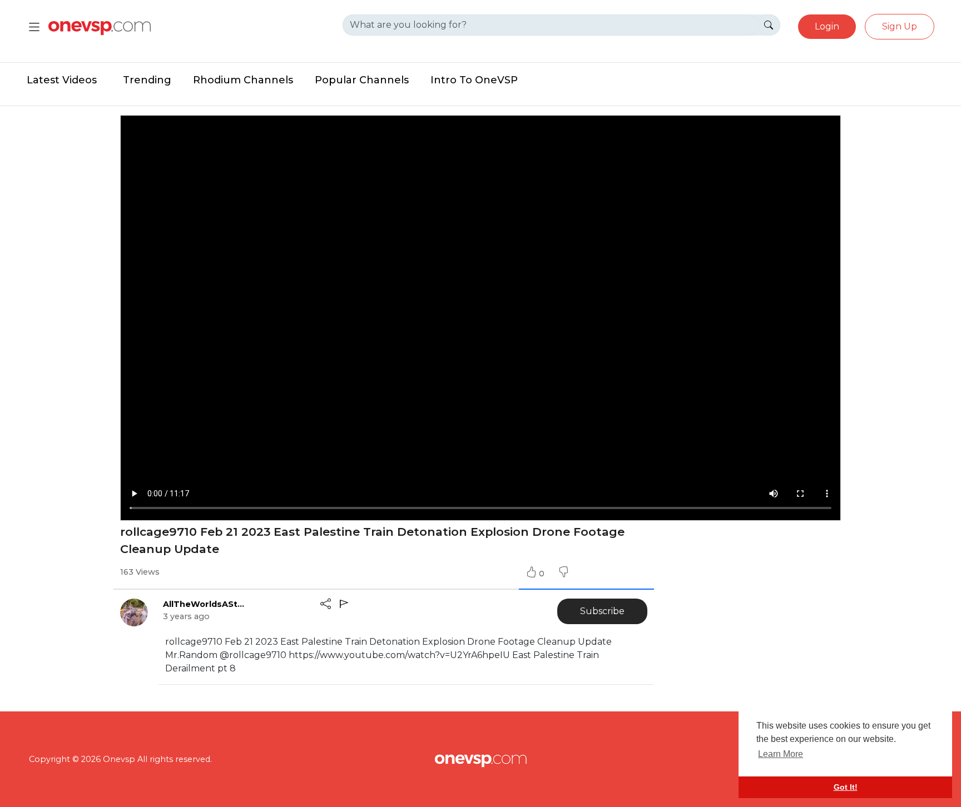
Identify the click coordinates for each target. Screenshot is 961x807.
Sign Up (899, 26)
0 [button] (543, 574)
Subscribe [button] (602, 611)
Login (827, 26)
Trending (147, 80)
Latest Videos (62, 80)
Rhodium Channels (243, 80)
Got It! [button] (846, 787)
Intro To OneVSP (474, 80)
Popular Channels (362, 80)
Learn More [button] (780, 754)
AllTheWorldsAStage (204, 604)
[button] (563, 574)
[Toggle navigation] (34, 26)
